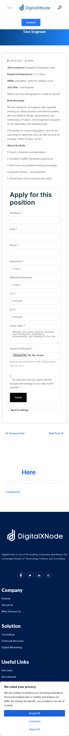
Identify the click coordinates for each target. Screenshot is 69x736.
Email (13, 229)
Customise (34, 721)
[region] (34, 709)
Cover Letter (17, 325)
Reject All (34, 729)
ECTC (13, 309)
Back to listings (19, 410)
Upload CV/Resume (21, 348)
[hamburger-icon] (9, 8)
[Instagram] (48, 575)
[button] (61, 8)
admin (30, 60)
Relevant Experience (21, 277)
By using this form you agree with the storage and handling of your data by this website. (31, 383)
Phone (14, 245)
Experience (17, 261)
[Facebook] (20, 575)
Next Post (55, 433)
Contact (31, 22)
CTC (13, 293)
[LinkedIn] (39, 575)
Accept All (34, 713)
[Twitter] (30, 575)
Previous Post (16, 433)
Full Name (16, 213)
